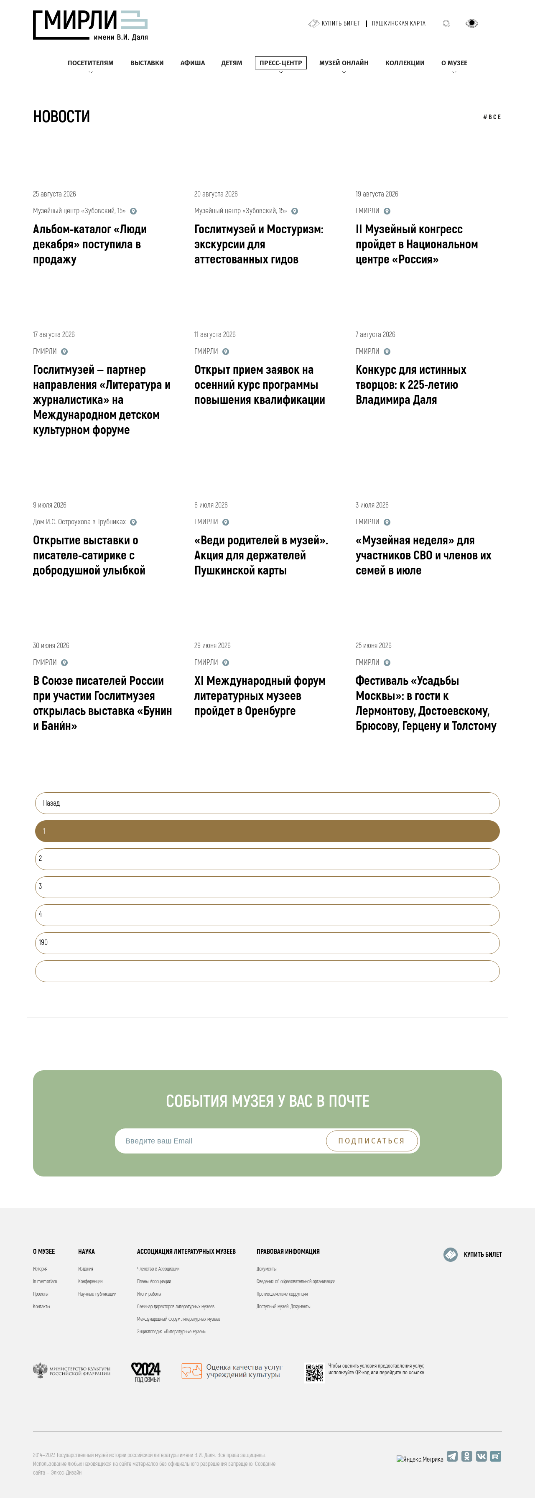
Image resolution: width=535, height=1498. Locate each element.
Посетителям (91, 63)
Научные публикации (97, 1294)
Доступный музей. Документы (284, 1307)
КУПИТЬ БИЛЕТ (483, 1254)
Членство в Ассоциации (158, 1269)
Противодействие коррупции (282, 1294)
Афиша (193, 63)
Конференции (90, 1282)
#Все (492, 117)
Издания (85, 1269)
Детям (232, 63)
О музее (454, 63)
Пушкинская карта (399, 24)
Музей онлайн (344, 63)
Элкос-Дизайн (66, 1472)
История (40, 1269)
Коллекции (405, 63)
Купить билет (341, 24)
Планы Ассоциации (154, 1282)
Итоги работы (149, 1294)
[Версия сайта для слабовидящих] (472, 23)
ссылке (416, 1372)
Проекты (40, 1294)
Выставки (147, 63)
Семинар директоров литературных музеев (175, 1307)
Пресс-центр (281, 63)
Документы (267, 1269)
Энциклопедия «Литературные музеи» (171, 1332)
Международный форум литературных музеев (178, 1319)
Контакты (41, 1307)
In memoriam (45, 1282)
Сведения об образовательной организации (296, 1282)
